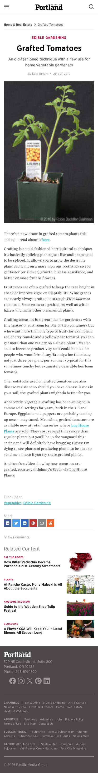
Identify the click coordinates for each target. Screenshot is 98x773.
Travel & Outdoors (41, 707)
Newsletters (81, 736)
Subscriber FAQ (28, 736)
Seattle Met (49, 744)
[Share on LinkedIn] (25, 523)
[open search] (91, 7)
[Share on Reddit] (50, 523)
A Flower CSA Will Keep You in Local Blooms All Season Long (33, 630)
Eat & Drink (32, 702)
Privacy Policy (74, 719)
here (46, 240)
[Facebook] (12, 682)
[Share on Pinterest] (33, 523)
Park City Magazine (73, 748)
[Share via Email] (42, 523)
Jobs (59, 719)
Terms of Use (12, 723)
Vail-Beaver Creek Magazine (39, 748)
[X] (29, 682)
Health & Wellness (16, 711)
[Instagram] (21, 682)
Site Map (30, 723)
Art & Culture (77, 702)
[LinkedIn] (47, 682)
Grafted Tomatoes (50, 24)
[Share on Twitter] (16, 523)
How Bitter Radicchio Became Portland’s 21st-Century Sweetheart (32, 564)
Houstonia (66, 744)
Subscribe (38, 731)
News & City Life (15, 707)
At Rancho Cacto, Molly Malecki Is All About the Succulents (33, 586)
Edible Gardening (37, 503)
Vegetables (12, 503)
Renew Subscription (61, 731)
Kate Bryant (40, 73)
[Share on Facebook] (7, 523)
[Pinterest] (38, 682)
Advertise (46, 719)
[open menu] (6, 7)
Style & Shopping (54, 702)
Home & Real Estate (18, 24)
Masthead (30, 719)
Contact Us (46, 723)
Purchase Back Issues (55, 736)
